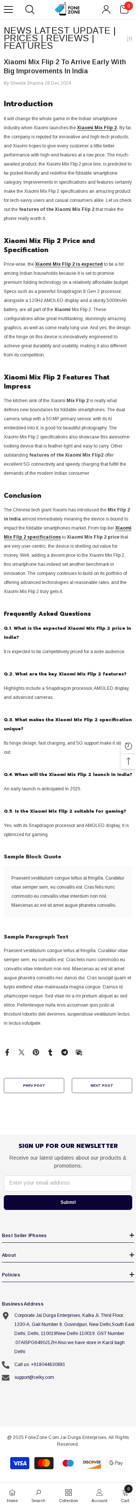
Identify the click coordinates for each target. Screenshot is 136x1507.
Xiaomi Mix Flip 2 (97, 127)
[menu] (8, 9)
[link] (38, 1495)
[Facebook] (7, 1052)
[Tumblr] (50, 1052)
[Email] (79, 1052)
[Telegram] (64, 1052)
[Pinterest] (35, 1052)
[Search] (29, 9)
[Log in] (106, 9)
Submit (68, 1202)
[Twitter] (21, 1052)
